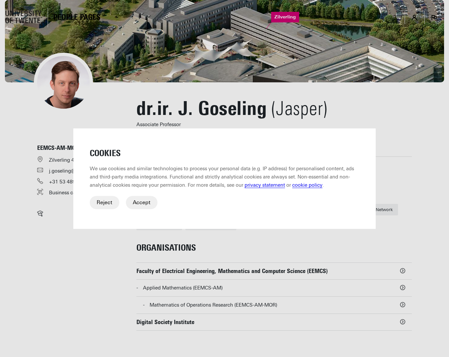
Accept (142, 202)
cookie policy (307, 185)
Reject (104, 202)
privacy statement (265, 185)
